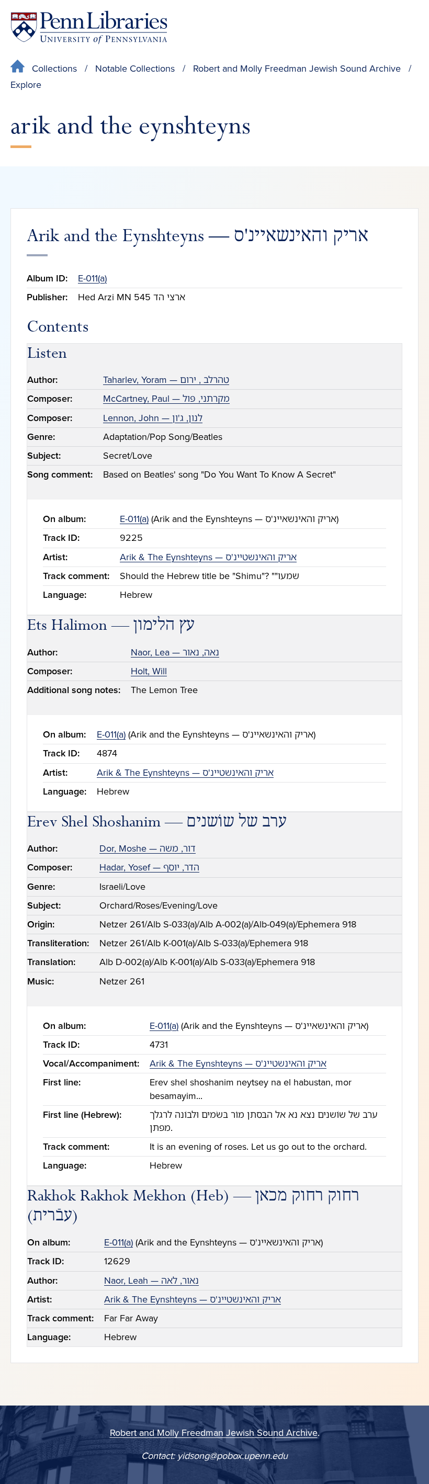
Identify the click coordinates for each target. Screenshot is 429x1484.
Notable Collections (135, 68)
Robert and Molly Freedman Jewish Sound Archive (297, 68)
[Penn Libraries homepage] (88, 27)
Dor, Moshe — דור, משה (147, 848)
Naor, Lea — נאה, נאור (175, 652)
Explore (25, 84)
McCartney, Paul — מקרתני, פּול (166, 398)
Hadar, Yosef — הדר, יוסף (149, 867)
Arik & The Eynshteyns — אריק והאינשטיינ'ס (208, 557)
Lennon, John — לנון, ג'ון (152, 418)
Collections (54, 68)
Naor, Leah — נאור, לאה (151, 1280)
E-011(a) (92, 278)
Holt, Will (149, 671)
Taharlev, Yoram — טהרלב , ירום (166, 380)
